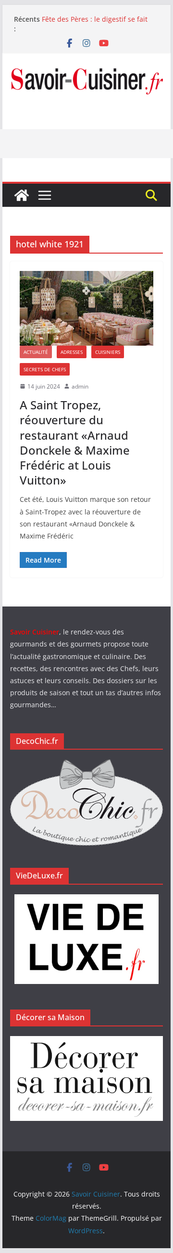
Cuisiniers (107, 352)
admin (80, 386)
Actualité (36, 352)
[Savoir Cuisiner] (21, 195)
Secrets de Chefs (45, 369)
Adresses (72, 352)
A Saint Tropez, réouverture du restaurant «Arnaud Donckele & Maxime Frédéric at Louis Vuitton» (75, 442)
